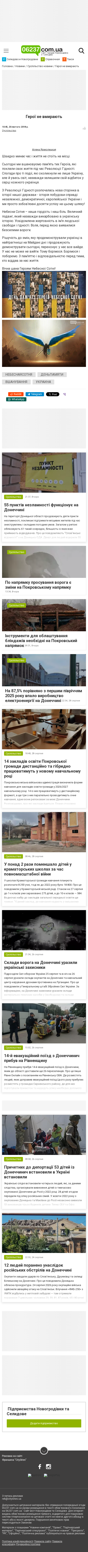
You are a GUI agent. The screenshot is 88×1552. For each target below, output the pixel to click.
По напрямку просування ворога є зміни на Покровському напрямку (38, 585)
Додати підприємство (44, 1423)
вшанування (16, 382)
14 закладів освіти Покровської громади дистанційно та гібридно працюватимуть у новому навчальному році (42, 768)
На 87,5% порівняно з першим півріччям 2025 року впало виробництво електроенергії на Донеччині (43, 695)
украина (43, 382)
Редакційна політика (28, 1544)
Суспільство (9, 130)
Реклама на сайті (12, 1456)
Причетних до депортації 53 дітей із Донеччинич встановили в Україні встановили (39, 1172)
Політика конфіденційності (17, 1541)
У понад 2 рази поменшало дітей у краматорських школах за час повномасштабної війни (38, 869)
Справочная (66, 1105)
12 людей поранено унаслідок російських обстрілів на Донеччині (38, 1268)
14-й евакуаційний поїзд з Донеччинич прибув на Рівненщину (41, 1058)
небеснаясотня (18, 374)
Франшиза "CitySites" (14, 1459)
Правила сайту (42, 1541)
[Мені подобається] (84, 128)
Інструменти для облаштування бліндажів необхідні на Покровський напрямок (41, 640)
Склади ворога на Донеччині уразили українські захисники (40, 965)
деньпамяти (52, 374)
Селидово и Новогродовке (29, 1105)
